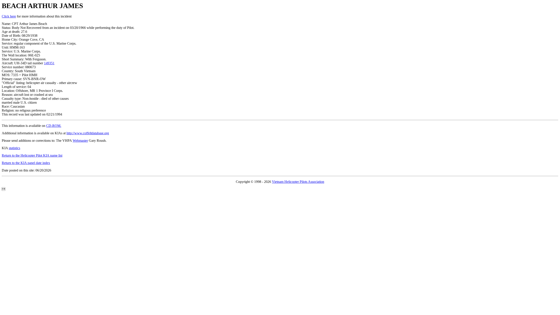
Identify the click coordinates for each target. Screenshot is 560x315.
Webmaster (80, 140)
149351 (49, 63)
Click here (9, 16)
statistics (14, 148)
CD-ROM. (53, 126)
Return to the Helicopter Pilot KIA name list (32, 155)
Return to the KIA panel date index (26, 163)
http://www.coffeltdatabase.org (87, 133)
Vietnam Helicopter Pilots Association (298, 182)
